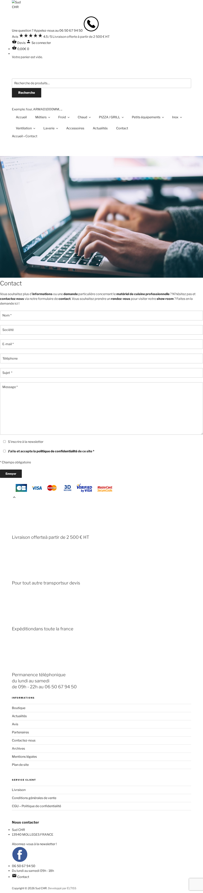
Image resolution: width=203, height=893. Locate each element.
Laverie (49, 128)
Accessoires (75, 128)
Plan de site (20, 765)
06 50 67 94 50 (23, 866)
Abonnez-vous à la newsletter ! (34, 844)
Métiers (41, 117)
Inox (175, 117)
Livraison (19, 790)
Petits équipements (146, 117)
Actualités (100, 128)
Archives (18, 748)
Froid (62, 117)
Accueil (21, 117)
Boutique (18, 708)
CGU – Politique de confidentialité (36, 806)
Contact (122, 128)
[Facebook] (20, 861)
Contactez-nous (23, 740)
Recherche (26, 93)
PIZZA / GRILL (109, 117)
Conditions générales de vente (34, 798)
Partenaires (20, 732)
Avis (15, 724)
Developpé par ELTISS (62, 888)
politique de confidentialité (56, 451)
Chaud (82, 117)
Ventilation (24, 128)
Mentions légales (24, 757)
